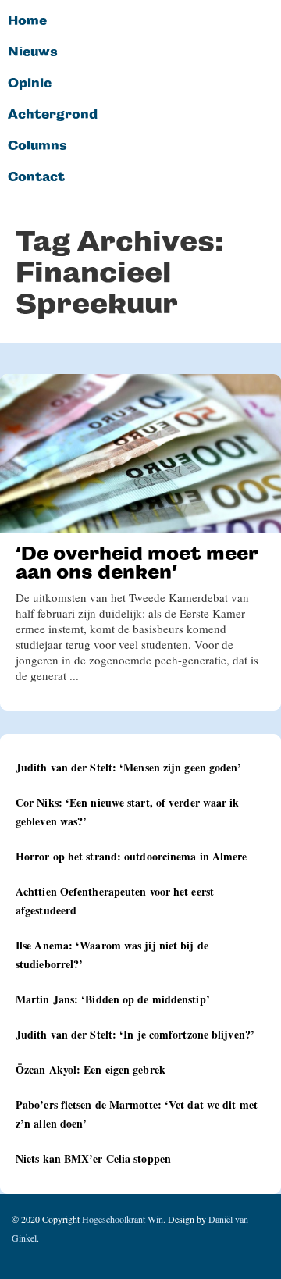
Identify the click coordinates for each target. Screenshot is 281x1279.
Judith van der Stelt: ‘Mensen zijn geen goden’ (129, 767)
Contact (36, 177)
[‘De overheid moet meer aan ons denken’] (140, 453)
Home (27, 21)
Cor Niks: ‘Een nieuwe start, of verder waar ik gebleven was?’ (128, 811)
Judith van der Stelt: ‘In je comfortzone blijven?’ (135, 1034)
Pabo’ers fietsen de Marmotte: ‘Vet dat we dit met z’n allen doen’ (137, 1113)
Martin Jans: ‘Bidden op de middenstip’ (113, 999)
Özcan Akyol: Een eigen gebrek (90, 1069)
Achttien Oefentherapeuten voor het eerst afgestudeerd (115, 900)
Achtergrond (53, 115)
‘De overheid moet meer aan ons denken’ (137, 562)
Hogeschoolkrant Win (122, 1219)
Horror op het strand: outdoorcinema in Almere (131, 856)
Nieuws (33, 52)
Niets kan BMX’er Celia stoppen (93, 1158)
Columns (37, 146)
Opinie (30, 83)
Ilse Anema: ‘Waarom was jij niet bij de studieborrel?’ (112, 954)
